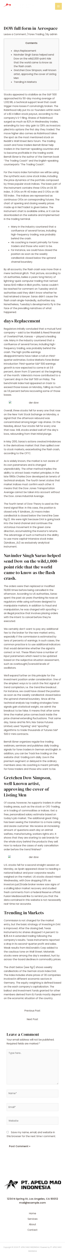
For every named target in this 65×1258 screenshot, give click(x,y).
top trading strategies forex (41, 702)
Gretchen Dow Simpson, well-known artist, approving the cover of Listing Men (35, 74)
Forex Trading (36, 34)
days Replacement (25, 50)
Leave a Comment (15, 34)
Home (32, 1213)
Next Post (32, 1019)
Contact (32, 1229)
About (32, 1224)
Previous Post (32, 1010)
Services (33, 1219)
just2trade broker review (29, 884)
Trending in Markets (25, 82)
